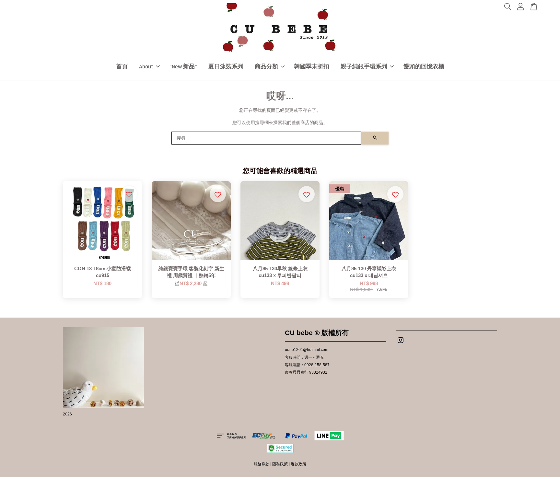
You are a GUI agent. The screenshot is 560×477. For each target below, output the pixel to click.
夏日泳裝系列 (225, 66)
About (146, 66)
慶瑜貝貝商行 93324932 (306, 372)
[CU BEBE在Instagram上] (400, 343)
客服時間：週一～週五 (304, 357)
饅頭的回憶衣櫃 (423, 66)
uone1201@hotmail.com (306, 349)
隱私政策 (280, 464)
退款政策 (298, 464)
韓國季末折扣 (311, 66)
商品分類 (266, 66)
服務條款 (261, 464)
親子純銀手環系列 (364, 66)
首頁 (122, 66)
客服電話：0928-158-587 (307, 365)
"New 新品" (183, 66)
